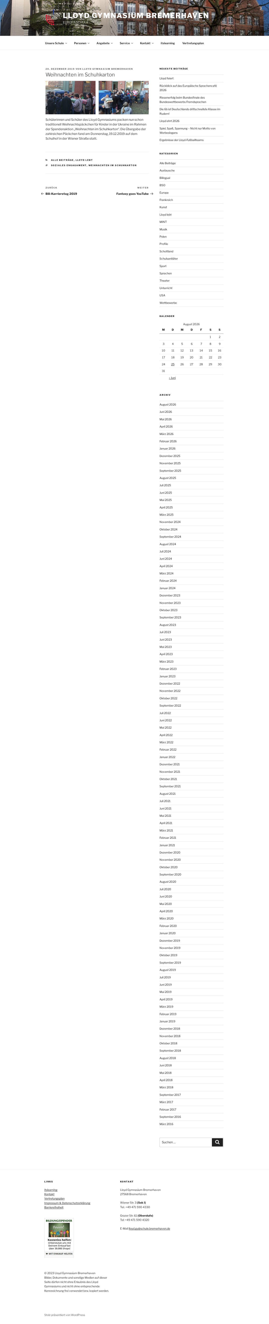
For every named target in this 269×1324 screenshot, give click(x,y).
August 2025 (168, 478)
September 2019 (170, 962)
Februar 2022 (168, 749)
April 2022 (166, 735)
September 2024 (170, 536)
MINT (163, 221)
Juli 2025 (165, 485)
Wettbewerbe (168, 302)
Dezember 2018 (170, 1028)
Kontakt (145, 43)
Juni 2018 (166, 1065)
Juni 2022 (166, 720)
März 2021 (166, 830)
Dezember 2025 (170, 456)
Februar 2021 (168, 837)
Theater (165, 280)
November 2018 (170, 1036)
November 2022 (170, 690)
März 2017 (166, 1102)
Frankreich (166, 199)
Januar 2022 (167, 757)
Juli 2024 (165, 551)
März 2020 (167, 918)
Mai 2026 (166, 419)
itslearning (168, 43)
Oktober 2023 (168, 610)
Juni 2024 (166, 558)
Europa (164, 192)
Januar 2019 (167, 1021)
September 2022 (170, 705)
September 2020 (170, 874)
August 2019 (168, 969)
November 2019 (170, 948)
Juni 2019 (166, 984)
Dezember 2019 (170, 940)
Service (125, 43)
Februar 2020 (168, 926)
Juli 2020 (165, 889)
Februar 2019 (168, 1014)
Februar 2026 (168, 441)
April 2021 (166, 823)
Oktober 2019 (168, 955)
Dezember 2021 (170, 764)
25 (172, 364)
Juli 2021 (165, 801)
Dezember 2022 (170, 683)
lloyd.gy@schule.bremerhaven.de (149, 1228)
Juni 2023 (166, 639)
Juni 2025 (166, 492)
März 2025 (166, 514)
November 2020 (170, 859)
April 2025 (166, 507)
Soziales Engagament (69, 165)
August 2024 (168, 544)
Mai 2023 (166, 646)
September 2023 (170, 617)
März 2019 (166, 1006)
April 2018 (166, 1080)
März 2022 (166, 742)
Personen (80, 43)
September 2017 (170, 1094)
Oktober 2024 (168, 529)
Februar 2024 (168, 580)
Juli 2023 (165, 632)
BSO (162, 185)
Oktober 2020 (169, 867)
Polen (163, 236)
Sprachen (166, 273)
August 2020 (168, 881)
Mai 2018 (166, 1072)
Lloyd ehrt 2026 (169, 121)
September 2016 (170, 1116)
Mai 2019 (166, 991)
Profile (164, 243)
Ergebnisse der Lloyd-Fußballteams (182, 140)
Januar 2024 (167, 588)
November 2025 (170, 463)
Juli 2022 (165, 713)
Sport (163, 266)
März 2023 (166, 661)
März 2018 (166, 1087)
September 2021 (170, 786)
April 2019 (166, 999)
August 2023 (168, 624)
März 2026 (166, 434)
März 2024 (166, 573)
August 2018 (168, 1058)
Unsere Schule (54, 43)
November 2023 (170, 602)
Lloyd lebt (84, 160)
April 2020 (166, 911)
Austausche (167, 170)
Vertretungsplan (193, 43)
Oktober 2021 (168, 779)
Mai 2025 (166, 500)
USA (162, 295)
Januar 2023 (167, 676)
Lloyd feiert (166, 78)
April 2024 (166, 566)
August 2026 (168, 404)
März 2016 (166, 1124)
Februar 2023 (168, 668)
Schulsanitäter (169, 258)
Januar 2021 (167, 845)
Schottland (166, 251)
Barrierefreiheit (53, 1207)
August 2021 (168, 793)
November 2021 (170, 771)
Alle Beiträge (62, 160)
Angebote (102, 43)
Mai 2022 (166, 727)
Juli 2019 (165, 977)
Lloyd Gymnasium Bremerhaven (136, 15)
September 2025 (170, 470)
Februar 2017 (168, 1109)
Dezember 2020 (170, 852)
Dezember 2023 (170, 595)
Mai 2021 (165, 815)
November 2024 (170, 522)
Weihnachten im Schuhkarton (112, 165)
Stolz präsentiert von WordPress (64, 1315)
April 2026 (166, 426)
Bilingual (165, 177)
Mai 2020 (166, 904)
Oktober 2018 (168, 1043)
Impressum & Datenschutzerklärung (67, 1203)
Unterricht (166, 288)
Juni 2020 (166, 896)
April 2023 (166, 654)
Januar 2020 (168, 933)
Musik (163, 229)
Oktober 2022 (168, 698)
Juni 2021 (166, 808)
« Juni (172, 377)
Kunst (163, 207)
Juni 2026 (166, 411)
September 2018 (170, 1050)
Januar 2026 (167, 448)
